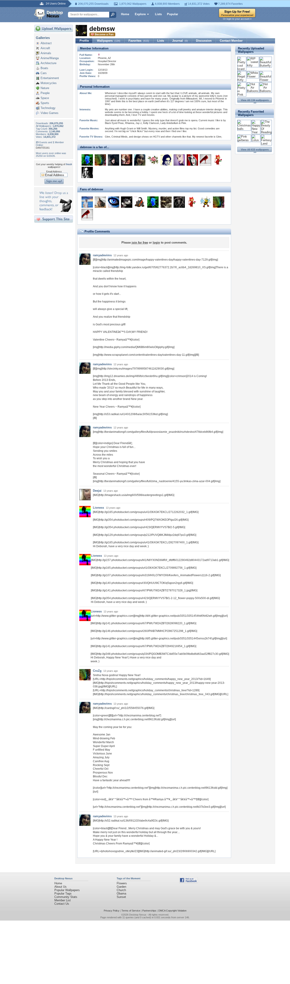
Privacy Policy (111, 910)
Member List (62, 900)
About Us (60, 886)
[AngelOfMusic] (166, 160)
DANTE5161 (43, 147)
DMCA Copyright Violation (172, 910)
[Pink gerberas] (244, 140)
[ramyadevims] (140, 160)
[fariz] (153, 160)
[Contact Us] (55, 211)
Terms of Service (130, 910)
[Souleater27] (140, 202)
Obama (121, 893)
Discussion (204, 40)
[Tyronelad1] (179, 202)
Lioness (98, 507)
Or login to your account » (237, 18)
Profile (84, 40)
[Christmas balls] (244, 129)
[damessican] (192, 160)
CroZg (97, 670)
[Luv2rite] (166, 202)
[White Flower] (253, 76)
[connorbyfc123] (100, 202)
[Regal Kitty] (241, 80)
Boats (44, 68)
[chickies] (127, 202)
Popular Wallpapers (67, 890)
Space (45, 98)
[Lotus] (255, 140)
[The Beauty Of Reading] (266, 132)
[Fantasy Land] (266, 143)
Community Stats (65, 897)
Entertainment (50, 78)
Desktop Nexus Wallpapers (48, 14)
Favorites (138, 40)
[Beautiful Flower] (265, 80)
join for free (140, 242)
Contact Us (61, 903)
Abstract (46, 43)
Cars (44, 73)
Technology (48, 108)
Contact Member (231, 40)
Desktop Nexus (137, 914)
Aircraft (45, 48)
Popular (172, 14)
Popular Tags (63, 893)
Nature (45, 88)
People (45, 93)
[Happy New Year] (255, 132)
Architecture (48, 63)
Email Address (54, 171)
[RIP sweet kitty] (253, 65)
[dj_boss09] (113, 160)
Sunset (121, 897)
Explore (140, 14)
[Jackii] (179, 160)
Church (121, 890)
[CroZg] (100, 160)
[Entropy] (87, 172)
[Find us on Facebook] (188, 882)
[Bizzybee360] (205, 202)
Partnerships (149, 910)
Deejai (97, 490)
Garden (121, 886)
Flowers (122, 883)
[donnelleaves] (87, 202)
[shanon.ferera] (113, 202)
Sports (45, 103)
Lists (158, 14)
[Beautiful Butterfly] (265, 65)
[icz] (87, 160)
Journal (180, 40)
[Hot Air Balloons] (253, 91)
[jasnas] (219, 160)
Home (125, 14)
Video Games (49, 113)
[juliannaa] (205, 160)
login (156, 242)
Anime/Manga (50, 58)
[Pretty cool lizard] (241, 69)
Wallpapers (108, 40)
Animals (46, 53)
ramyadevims (102, 255)
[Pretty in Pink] (241, 94)
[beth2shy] (127, 160)
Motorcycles (49, 83)
